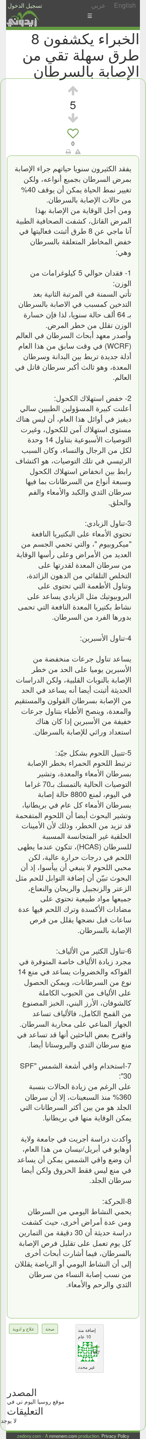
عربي (98, 5)
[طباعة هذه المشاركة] (68, 151)
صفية (95, 1345)
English (125, 5)
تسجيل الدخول (25, 5)
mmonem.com (63, 1436)
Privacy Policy (115, 1436)
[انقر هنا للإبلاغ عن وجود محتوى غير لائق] (78, 151)
